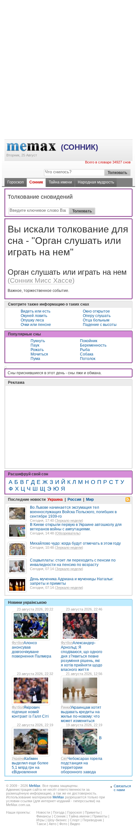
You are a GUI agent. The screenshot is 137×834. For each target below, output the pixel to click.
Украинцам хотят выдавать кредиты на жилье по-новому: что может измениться (81, 714)
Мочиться (39, 354)
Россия (74, 499)
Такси (41, 824)
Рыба (85, 350)
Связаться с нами (122, 788)
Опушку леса (32, 320)
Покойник (88, 341)
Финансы (43, 816)
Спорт (75, 820)
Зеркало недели (69, 520)
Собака (86, 354)
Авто (52, 824)
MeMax (34, 786)
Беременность (93, 345)
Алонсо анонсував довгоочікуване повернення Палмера (31, 649)
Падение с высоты (100, 324)
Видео (75, 824)
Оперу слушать (97, 316)
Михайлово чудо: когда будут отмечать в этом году (75, 543)
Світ (64, 758)
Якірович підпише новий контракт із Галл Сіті (30, 712)
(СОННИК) (79, 147)
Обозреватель (67, 533)
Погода (58, 812)
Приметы (92, 812)
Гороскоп (15, 182)
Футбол (18, 642)
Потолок (87, 358)
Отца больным (96, 320)
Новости (43, 812)
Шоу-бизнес (57, 820)
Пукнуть (38, 341)
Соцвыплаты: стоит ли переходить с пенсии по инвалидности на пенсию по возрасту (73, 562)
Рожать (37, 350)
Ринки (65, 707)
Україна (18, 758)
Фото (63, 824)
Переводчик (92, 820)
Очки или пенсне (36, 324)
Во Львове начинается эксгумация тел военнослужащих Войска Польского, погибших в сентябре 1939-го (73, 512)
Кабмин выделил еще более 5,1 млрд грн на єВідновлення (30, 765)
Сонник (36, 182)
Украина (55, 499)
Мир (90, 499)
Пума (35, 358)
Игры (40, 820)
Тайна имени (60, 182)
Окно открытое (96, 311)
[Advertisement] (68, 26)
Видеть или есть (35, 311)
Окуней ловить (34, 316)
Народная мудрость (96, 182)
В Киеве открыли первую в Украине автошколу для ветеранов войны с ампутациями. (76, 526)
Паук (35, 345)
